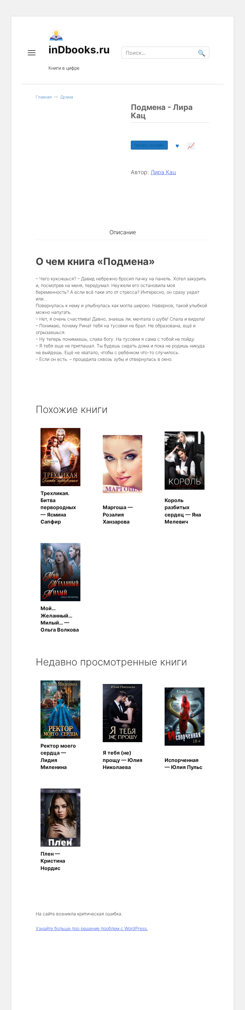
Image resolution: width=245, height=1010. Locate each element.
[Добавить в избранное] (177, 145)
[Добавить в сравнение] (191, 145)
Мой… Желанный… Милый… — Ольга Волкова (60, 619)
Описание (122, 232)
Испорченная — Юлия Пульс (183, 763)
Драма (66, 97)
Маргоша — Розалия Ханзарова (118, 514)
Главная (44, 97)
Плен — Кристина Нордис (53, 861)
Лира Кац (163, 172)
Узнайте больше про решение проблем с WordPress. (92, 928)
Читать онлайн (149, 145)
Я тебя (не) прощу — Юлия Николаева (122, 760)
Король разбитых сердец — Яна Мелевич (183, 511)
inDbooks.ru (79, 49)
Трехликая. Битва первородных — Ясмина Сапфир (58, 507)
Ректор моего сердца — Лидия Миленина (58, 756)
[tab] (122, 232)
